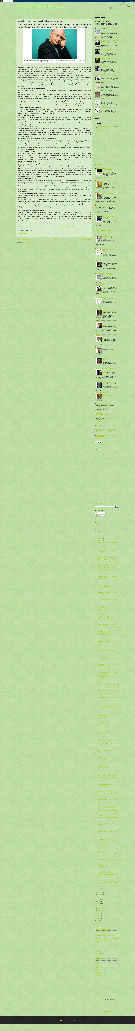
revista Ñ (97, 947)
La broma (100, 834)
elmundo (97, 971)
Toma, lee (98, 357)
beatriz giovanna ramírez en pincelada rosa (106, 227)
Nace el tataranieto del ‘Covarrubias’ (106, 700)
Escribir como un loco (101, 180)
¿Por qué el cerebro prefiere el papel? (106, 841)
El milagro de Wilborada (103, 662)
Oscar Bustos (99, 403)
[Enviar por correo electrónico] (46, 224)
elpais (96, 969)
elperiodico (97, 967)
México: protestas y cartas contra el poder (107, 557)
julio (99, 896)
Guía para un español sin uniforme (105, 706)
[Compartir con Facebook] (50, 224)
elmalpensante (98, 973)
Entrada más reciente (23, 239)
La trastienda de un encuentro (104, 609)
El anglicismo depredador (103, 748)
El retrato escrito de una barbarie (105, 745)
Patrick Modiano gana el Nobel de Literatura (107, 791)
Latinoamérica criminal (103, 565)
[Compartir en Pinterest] (51, 224)
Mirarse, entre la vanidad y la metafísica (106, 618)
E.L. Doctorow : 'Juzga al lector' (104, 611)
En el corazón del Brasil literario (105, 786)
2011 (98, 918)
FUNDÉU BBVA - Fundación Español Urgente (106, 422)
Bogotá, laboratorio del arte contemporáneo (107, 569)
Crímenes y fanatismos (103, 885)
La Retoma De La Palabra (102, 297)
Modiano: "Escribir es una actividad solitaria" (108, 775)
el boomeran (98, 979)
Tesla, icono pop (101, 656)
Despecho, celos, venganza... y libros (106, 548)
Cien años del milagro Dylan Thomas (106, 559)
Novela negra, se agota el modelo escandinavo (108, 654)
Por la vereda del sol (102, 578)
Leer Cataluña (101, 669)
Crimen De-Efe (101, 724)
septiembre (100, 892)
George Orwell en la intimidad (104, 633)
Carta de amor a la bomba (103, 735)
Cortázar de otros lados (103, 715)
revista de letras (98, 951)
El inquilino (103, 92)
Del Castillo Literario (40, 7)
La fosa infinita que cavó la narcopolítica (107, 676)
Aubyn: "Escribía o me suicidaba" (105, 717)
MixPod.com (110, 1013)
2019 (98, 524)
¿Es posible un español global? (104, 667)
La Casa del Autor (100, 215)
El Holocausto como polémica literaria (106, 880)
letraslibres (97, 957)
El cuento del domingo (107, 336)
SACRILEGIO (99, 413)
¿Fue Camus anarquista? (103, 843)
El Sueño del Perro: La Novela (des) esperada (106, 368)
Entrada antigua (87, 239)
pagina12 (97, 955)
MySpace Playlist (102, 1013)
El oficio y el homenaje (102, 866)
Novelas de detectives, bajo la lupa (105, 639)
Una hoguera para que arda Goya (103, 273)
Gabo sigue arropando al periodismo (106, 877)
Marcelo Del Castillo (100, 235)
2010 (98, 920)
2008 (98, 925)
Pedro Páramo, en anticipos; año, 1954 (106, 571)
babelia (96, 981)
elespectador (98, 975)
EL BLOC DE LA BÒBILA (101, 168)
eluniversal (97, 963)
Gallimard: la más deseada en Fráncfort (106, 784)
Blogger (75, 1020)
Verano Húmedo (104, 108)
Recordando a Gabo (100, 335)
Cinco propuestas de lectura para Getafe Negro (108, 684)
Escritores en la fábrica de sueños (110, 261)
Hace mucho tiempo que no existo (105, 545)
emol (96, 961)
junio (99, 899)
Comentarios (100, 515)
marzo (99, 906)
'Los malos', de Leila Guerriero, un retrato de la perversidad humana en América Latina (109, 324)
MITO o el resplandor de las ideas (105, 644)
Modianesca (100, 765)
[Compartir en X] (48, 224)
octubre (100, 540)
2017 (98, 527)
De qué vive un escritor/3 (103, 720)
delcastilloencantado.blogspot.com (104, 931)
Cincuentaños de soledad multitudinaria (109, 100)
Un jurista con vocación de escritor (105, 821)
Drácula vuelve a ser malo (103, 631)
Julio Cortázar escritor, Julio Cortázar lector (107, 802)
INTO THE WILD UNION (101, 392)
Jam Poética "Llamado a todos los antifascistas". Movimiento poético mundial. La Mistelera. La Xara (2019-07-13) (106, 230)
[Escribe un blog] (47, 224)
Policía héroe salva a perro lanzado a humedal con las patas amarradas (109, 371)
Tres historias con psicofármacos (105, 753)
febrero (100, 908)
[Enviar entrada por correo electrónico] (43, 223)
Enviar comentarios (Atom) (28, 242)
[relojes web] (98, 453)
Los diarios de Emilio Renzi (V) (109, 274)
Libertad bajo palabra (102, 789)
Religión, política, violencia (108, 358)
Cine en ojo (98, 260)
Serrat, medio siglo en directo (104, 872)
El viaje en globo (101, 839)
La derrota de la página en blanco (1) (109, 58)
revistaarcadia (98, 945)
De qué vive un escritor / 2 (103, 731)
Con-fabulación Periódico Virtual (103, 205)
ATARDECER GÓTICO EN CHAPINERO (104, 404)
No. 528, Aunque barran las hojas (103, 206)
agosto (99, 894)
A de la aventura (101, 729)
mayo (99, 901)
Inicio (56, 239)
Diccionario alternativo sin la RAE (105, 616)
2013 (98, 913)
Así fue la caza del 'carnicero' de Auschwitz (107, 672)
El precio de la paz (106, 298)
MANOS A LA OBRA (100, 321)
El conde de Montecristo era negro (105, 737)
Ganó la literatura (101, 733)
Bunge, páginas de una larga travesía (106, 769)
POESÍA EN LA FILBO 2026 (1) (109, 182)
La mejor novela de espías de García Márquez (108, 826)
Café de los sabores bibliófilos (103, 929)
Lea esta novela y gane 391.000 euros (106, 678)
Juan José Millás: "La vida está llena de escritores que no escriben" (109, 217)
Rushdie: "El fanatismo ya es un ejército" (106, 829)
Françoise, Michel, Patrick (103, 767)
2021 (98, 522)
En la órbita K (101, 851)
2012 (98, 915)
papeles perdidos (99, 953)
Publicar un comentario (24, 233)
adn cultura (97, 983)
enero (99, 910)
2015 (98, 531)
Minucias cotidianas (102, 797)
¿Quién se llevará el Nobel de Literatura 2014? (108, 805)
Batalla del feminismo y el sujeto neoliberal (107, 576)
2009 (98, 922)
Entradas (99, 512)
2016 (98, 529)
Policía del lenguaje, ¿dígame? (104, 574)
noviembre (100, 538)
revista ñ (97, 949)
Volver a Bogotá (101, 614)
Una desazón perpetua (103, 722)
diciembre (100, 535)
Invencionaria (99, 346)
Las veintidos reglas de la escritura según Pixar (108, 567)
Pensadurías (99, 381)
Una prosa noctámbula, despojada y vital (107, 853)
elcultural (97, 977)
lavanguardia (98, 959)
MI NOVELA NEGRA (100, 284)
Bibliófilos (98, 192)
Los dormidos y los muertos (108, 236)
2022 (98, 520)
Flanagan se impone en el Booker (105, 726)
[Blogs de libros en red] (100, 164)
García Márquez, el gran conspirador (106, 586)
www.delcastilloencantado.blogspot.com (104, 126)
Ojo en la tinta (99, 248)
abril (99, 903)
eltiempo (97, 965)
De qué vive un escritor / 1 (103, 743)
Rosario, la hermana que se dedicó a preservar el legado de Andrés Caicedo (109, 195)
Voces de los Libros (100, 308)
